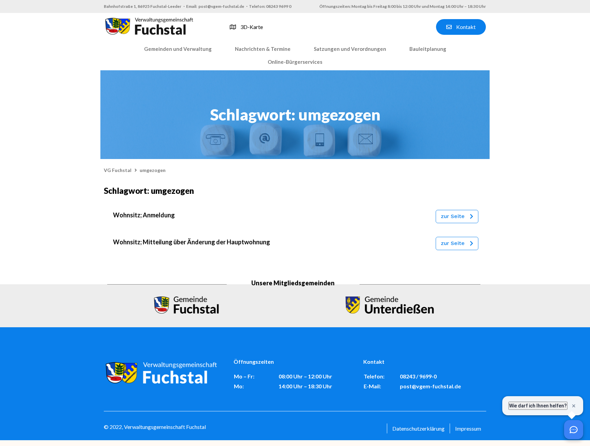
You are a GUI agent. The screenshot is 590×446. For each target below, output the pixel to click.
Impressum (468, 428)
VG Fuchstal (117, 170)
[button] (177, 49)
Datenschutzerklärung (418, 428)
